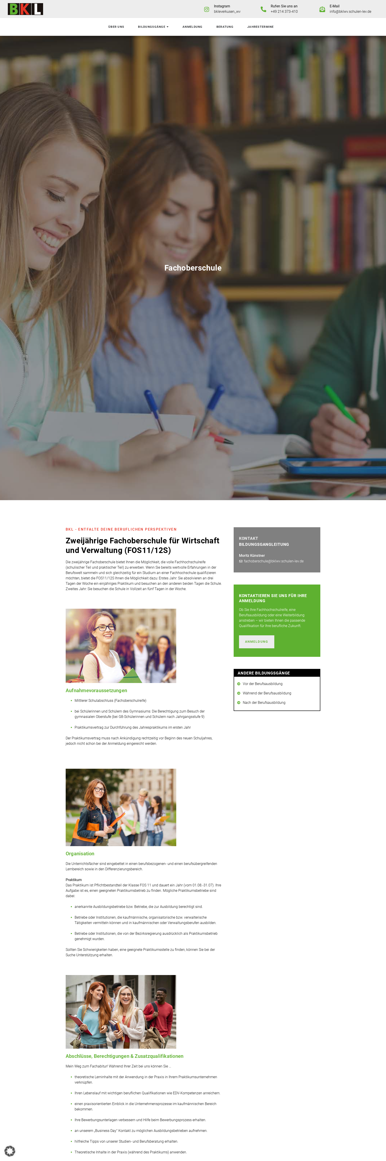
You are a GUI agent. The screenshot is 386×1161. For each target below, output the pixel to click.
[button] (10, 1151)
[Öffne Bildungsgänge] (167, 27)
